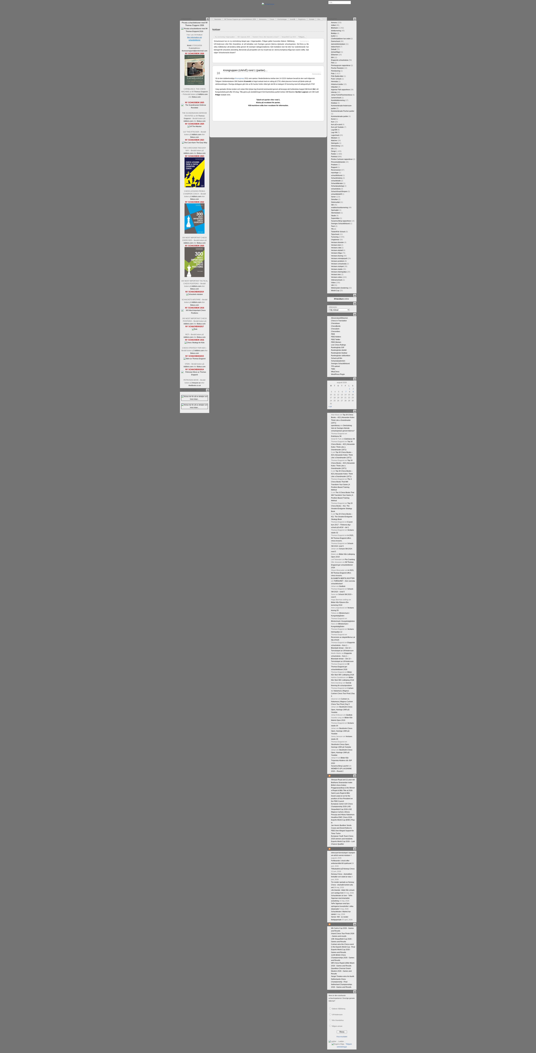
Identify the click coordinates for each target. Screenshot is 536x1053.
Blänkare (334, 28)
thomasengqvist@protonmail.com (194, 51)
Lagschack (335, 135)
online (341, 299)
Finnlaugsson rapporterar (340, 65)
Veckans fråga (336, 253)
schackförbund (336, 175)
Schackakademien (338, 361)
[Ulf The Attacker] (194, 126)
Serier (333, 197)
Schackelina (336, 849)
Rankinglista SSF (337, 347)
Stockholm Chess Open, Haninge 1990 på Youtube (341, 709)
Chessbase (335, 323)
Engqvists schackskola (339, 60)
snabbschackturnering (339, 208)
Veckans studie (337, 269)
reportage (334, 173)
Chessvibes (335, 331)
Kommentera (304, 41)
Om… (319, 19)
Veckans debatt (337, 250)
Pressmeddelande (338, 162)
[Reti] (194, 329)
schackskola (335, 189)
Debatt (333, 49)
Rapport (334, 167)
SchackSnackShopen (339, 191)
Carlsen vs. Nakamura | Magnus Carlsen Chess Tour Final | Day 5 (342, 701)
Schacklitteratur (337, 183)
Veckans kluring (337, 256)
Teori (333, 226)
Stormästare (335, 213)
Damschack (335, 41)
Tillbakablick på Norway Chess (343, 869)
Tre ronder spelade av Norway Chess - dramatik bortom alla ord (342, 884)
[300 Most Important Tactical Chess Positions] (194, 276)
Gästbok (342, 586)
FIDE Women (336, 342)
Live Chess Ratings (338, 345)
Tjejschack (335, 234)
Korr (332, 122)
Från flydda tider (337, 76)
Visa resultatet (341, 1037)
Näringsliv (335, 143)
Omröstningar (282, 19)
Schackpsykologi (337, 186)
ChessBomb (335, 326)
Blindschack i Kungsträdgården (343, 621)
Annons (334, 23)
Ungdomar (335, 240)
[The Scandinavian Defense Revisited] (194, 108)
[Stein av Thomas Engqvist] (194, 359)
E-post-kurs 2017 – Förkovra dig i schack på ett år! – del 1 (342, 524)
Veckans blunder (337, 242)
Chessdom (335, 329)
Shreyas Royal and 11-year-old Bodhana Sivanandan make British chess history (343, 782)
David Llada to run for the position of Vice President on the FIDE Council (342, 798)
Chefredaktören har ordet (340, 39)
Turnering (334, 237)
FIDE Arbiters (336, 337)
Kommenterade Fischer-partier (342, 111)
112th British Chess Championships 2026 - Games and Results (342, 957)
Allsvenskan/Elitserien (339, 318)
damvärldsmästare (338, 44)
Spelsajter (335, 210)
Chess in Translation (339, 321)
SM (332, 205)
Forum (272, 19)
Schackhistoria (336, 178)
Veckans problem (337, 261)
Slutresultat (335, 202)
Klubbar (334, 103)
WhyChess (335, 372)
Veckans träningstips (339, 272)
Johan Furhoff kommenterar (341, 95)
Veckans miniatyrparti (339, 258)
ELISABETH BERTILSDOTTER (343, 578)
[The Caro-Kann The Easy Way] (194, 143)
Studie (333, 216)
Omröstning (335, 146)
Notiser (216, 29)
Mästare (334, 138)
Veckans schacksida (338, 264)
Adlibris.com (203, 94)
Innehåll (292, 19)
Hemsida (334, 81)
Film (332, 63)
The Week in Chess (338, 924)
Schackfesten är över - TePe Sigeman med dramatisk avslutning (341, 898)
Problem (334, 165)
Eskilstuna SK (336, 436)
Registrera (301, 19)
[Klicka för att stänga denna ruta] (207, 19)
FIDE (333, 334)
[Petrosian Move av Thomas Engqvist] (194, 375)
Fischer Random (337, 68)
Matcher (334, 141)
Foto (332, 74)
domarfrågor (335, 52)
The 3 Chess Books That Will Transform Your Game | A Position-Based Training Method (341, 484)
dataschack (335, 47)
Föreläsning (335, 71)
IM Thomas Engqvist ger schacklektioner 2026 (240, 19)
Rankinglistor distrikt (338, 350)
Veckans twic (336, 274)
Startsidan (217, 19)
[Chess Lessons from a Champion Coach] (194, 187)
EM (332, 57)
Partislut (334, 157)
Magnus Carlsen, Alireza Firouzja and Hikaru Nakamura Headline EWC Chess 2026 (342, 814)
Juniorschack (336, 98)
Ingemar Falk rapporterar (340, 90)
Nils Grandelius (338, 1020)
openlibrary (335, 426)
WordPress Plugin (338, 374)
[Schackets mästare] (194, 294)
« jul (330, 407)
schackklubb (336, 181)
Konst (333, 119)
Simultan (334, 199)
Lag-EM (334, 130)
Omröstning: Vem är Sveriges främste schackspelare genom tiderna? (343, 428)
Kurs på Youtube (337, 127)
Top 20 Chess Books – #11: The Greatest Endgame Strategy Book (342, 516)
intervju (334, 92)
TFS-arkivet (335, 366)
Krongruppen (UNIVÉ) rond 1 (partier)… (245, 70)
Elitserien (334, 55)
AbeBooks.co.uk (194, 385)
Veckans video (336, 277)
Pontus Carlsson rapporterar (342, 159)
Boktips (334, 33)
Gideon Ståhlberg (338, 1009)
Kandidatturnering (338, 100)
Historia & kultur (337, 84)
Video (333, 283)
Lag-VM (334, 132)
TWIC (333, 369)
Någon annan (337, 1026)
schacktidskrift (336, 194)
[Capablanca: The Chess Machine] (194, 84)
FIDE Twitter (335, 340)
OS (332, 149)
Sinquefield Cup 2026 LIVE (341, 809)
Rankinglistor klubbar (339, 353)
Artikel (333, 25)
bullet (333, 36)
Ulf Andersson (337, 1015)
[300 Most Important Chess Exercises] (194, 233)
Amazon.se (196, 383)
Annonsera (262, 19)
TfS (332, 229)
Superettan (335, 218)
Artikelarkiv (333, 307)
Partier (333, 154)
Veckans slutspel (337, 266)
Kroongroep (239, 78)
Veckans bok (336, 245)
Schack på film (336, 358)
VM (332, 285)
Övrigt (333, 151)
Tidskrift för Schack (338, 232)
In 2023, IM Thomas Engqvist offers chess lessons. (342, 538)
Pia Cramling (350, 559)
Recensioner (336, 170)
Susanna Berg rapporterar (341, 221)
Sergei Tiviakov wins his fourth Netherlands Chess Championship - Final (342, 979)
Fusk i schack (336, 79)
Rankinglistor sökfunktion (340, 356)
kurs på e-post (336, 124)
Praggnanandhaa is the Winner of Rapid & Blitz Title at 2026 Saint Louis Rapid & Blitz (343, 790)
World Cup (335, 291)
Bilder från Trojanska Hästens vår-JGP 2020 (341, 760)
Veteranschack (336, 280)
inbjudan (334, 87)
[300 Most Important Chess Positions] (194, 313)
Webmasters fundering (339, 288)
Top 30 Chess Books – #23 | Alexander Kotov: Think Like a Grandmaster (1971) (342, 455)
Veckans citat (336, 248)
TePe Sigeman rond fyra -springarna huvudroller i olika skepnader (342, 906)
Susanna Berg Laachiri (340, 766)
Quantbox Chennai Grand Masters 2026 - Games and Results (341, 971)
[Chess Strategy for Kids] (194, 343)
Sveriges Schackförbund (340, 224)
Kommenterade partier (339, 116)
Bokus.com (196, 97)
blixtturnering (336, 31)
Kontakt (311, 19)
